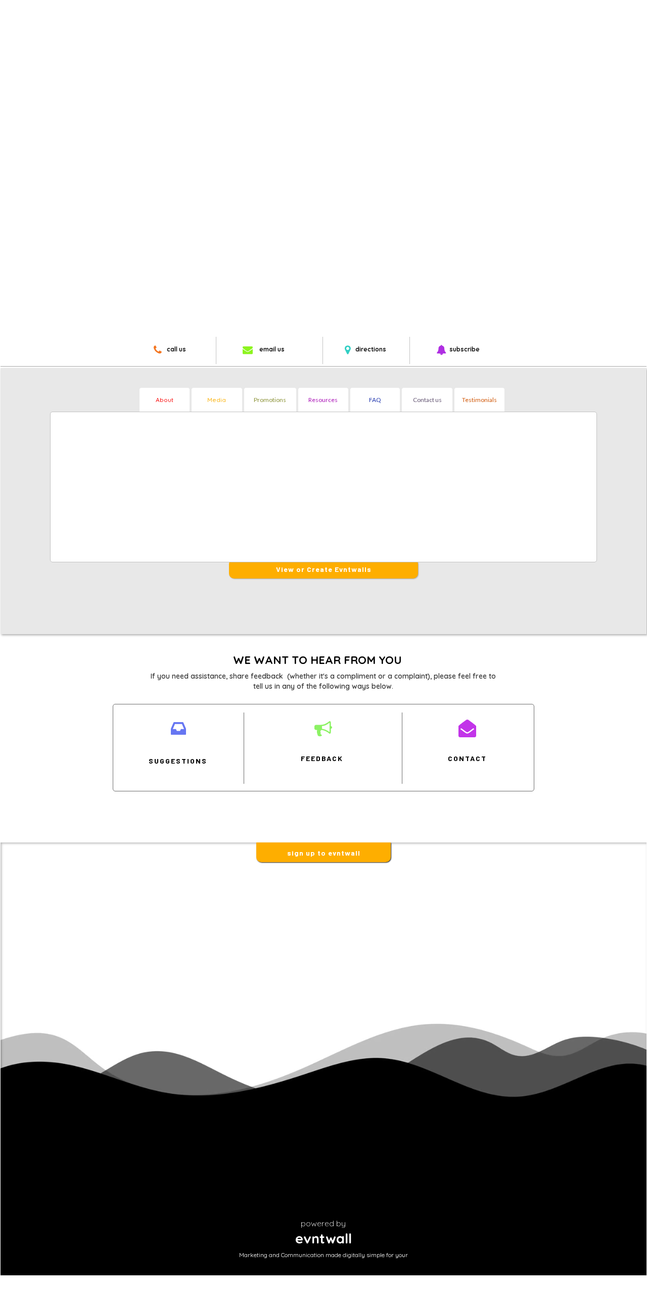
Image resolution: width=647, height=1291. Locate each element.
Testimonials (479, 400)
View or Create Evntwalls (324, 569)
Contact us (427, 400)
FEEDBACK (322, 758)
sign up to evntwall (323, 853)
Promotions (270, 400)
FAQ (375, 400)
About (164, 400)
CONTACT (467, 758)
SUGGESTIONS (178, 760)
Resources (323, 400)
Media (216, 400)
